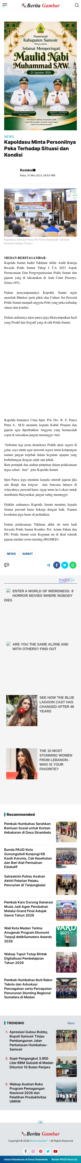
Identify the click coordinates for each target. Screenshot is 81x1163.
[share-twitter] (64, 565)
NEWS (9, 136)
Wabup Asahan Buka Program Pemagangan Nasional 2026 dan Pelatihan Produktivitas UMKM (28, 1092)
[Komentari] (6, 565)
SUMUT (27, 553)
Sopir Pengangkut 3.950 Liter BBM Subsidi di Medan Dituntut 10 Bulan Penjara (31, 1062)
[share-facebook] (56, 565)
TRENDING (15, 1023)
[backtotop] (40, 1123)
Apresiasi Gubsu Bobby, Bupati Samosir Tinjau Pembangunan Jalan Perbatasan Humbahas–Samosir (29, 1040)
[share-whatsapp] (72, 565)
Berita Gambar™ (39, 1140)
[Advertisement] (40, 371)
